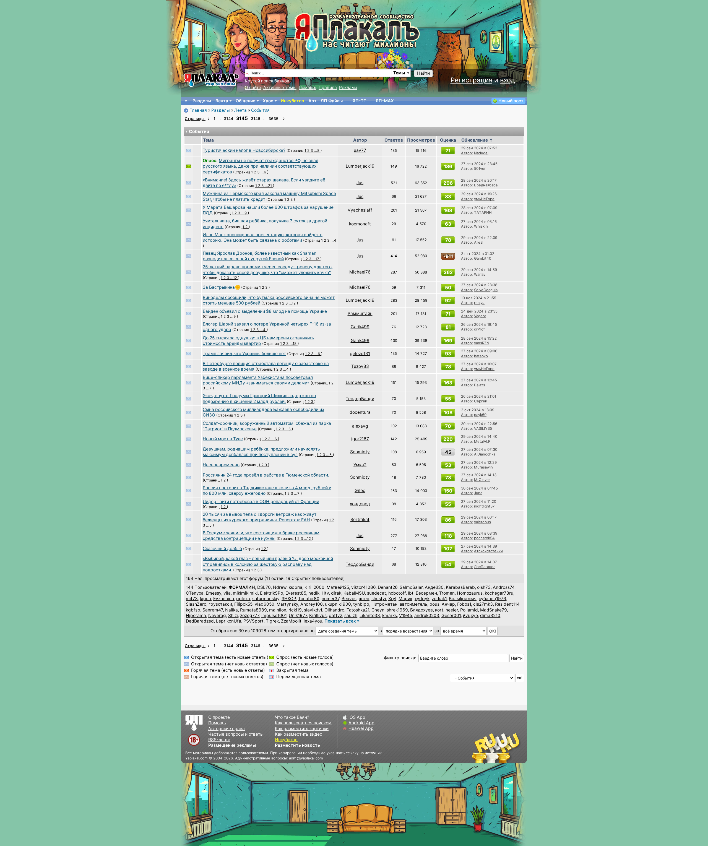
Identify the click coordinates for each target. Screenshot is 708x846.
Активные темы (279, 87)
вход (507, 80)
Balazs (479, 385)
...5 (288, 429)
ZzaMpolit (291, 621)
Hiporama (196, 615)
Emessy (213, 593)
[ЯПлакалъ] (211, 79)
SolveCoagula (486, 290)
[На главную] (186, 101)
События (260, 110)
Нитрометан (384, 604)
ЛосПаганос (484, 566)
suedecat (376, 593)
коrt (439, 610)
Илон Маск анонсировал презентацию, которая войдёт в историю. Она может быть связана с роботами (262, 237)
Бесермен (426, 593)
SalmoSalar (411, 587)
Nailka (231, 610)
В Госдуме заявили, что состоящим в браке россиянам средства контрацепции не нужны (261, 535)
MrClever (482, 479)
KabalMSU (354, 593)
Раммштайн (360, 313)
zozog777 (249, 615)
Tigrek (272, 621)
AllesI (478, 242)
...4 (333, 240)
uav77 (360, 150)
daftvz (335, 615)
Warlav (479, 274)
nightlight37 (484, 506)
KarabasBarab (460, 587)
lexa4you (313, 621)
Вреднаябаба (486, 185)
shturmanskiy (265, 598)
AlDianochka (484, 454)
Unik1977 (298, 615)
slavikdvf (313, 610)
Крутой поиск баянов (267, 81)
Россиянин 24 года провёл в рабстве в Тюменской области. (266, 475)
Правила (328, 87)
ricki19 (295, 610)
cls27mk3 (483, 604)
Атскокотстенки (488, 551)
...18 (294, 343)
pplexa (243, 598)
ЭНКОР (289, 598)
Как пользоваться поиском (303, 722)
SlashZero (196, 604)
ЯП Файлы (332, 100)
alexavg (360, 426)
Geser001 (451, 615)
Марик (405, 598)
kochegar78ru (499, 593)
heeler (452, 610)
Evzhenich (223, 598)
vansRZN (481, 343)
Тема (208, 140)
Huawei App (361, 728)
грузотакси (220, 604)
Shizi (233, 615)
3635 (273, 118)
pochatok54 (484, 538)
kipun (205, 598)
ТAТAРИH (483, 212)
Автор (360, 140)
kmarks (389, 615)
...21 (269, 185)
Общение (245, 100)
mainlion (277, 610)
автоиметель (413, 604)
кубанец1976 (492, 598)
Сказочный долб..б (222, 548)
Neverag (217, 615)
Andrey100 (311, 604)
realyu (479, 302)
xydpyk (422, 598)
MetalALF (482, 441)
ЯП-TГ (359, 100)
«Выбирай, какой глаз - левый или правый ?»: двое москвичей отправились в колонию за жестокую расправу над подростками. (268, 564)
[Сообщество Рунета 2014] (513, 748)
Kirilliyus (318, 615)
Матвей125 (338, 587)
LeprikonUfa (228, 621)
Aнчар (448, 604)
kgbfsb (193, 610)
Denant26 (387, 587)
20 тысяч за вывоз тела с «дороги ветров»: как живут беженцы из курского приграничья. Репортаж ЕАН (259, 517)
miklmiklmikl (245, 593)
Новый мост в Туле (223, 438)
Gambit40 (482, 258)
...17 (316, 259)
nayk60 (480, 414)
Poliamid (469, 610)
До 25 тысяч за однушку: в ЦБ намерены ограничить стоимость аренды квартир (258, 340)
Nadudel (481, 153)
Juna (478, 493)
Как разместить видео (298, 734)
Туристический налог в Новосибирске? (244, 150)
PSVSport (253, 621)
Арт (312, 100)
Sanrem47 (212, 610)
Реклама (348, 87)
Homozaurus (470, 593)
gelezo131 (360, 353)
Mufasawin (483, 467)
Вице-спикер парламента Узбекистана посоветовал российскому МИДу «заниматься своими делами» (258, 380)
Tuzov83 (360, 366)
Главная (198, 110)
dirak (336, 593)
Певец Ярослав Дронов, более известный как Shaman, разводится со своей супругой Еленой (260, 256)
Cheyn (377, 610)
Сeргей (480, 401)
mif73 (192, 598)
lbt (410, 593)
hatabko (481, 356)
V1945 (405, 615)
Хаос (268, 100)
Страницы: (195, 118)
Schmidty (360, 451)
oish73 (484, 587)
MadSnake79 (493, 610)
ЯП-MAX (385, 100)
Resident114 (507, 604)
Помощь (307, 87)
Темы (399, 73)
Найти (423, 73)
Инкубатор (292, 100)
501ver (480, 168)
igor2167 (360, 438)
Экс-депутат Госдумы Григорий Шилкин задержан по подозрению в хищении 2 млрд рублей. (259, 398)
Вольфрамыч (463, 598)
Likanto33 (370, 615)
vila (227, 593)
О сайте (253, 87)
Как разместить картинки (302, 728)
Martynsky (287, 604)
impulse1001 (274, 615)
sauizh (350, 615)
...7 (209, 388)
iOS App (356, 717)
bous (434, 604)
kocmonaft (360, 224)
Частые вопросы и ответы (236, 734)
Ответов (393, 140)
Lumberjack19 (360, 166)
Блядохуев (421, 610)
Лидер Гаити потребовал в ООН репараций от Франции (261, 501)
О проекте (219, 717)
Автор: (467, 153)
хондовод (360, 503)
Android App (361, 722)
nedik (313, 593)
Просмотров (421, 140)
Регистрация (471, 80)
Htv (325, 593)
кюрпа (295, 587)
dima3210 (490, 615)
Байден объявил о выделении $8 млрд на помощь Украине (265, 311)
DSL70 (264, 587)
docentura (360, 412)
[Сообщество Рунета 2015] (496, 748)
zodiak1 (439, 598)
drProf (479, 329)
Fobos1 (464, 604)
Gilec (360, 490)
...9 (244, 213)
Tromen (447, 593)
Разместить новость (297, 745)
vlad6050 (264, 604)
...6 (264, 172)
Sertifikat (359, 519)
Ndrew (280, 587)
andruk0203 (426, 615)
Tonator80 (308, 598)
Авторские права (226, 728)
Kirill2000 (314, 587)
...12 (234, 277)
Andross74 (503, 587)
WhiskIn (481, 226)
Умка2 (359, 464)
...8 (317, 150)
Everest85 (295, 593)
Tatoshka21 (358, 610)
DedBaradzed (200, 621)
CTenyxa (195, 593)
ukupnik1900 (338, 604)
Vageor (480, 316)
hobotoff (397, 593)
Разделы (201, 100)
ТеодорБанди (360, 398)
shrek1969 (397, 610)
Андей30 (434, 587)
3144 (228, 118)
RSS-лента (219, 739)
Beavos (349, 598)
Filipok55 (243, 604)
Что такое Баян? (292, 717)
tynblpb (361, 604)
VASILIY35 (483, 428)
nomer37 (330, 598)
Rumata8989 (253, 610)
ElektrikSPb (271, 593)
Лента (221, 100)
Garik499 (360, 326)
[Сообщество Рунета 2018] (480, 748)
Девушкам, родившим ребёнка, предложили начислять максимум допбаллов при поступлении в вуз (261, 451)
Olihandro (334, 610)
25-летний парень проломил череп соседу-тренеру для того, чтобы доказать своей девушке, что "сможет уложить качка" (268, 269)
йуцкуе (470, 615)
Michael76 (360, 272)
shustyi (378, 598)
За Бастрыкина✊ (221, 287)
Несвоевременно (221, 464)
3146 (255, 118)
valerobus (482, 522)
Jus (359, 182)
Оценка (448, 140)
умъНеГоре (484, 199)
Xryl (392, 598)
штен (364, 598)
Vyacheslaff (360, 210)
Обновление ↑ (477, 140)
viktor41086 (363, 587)
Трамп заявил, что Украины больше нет (244, 353)
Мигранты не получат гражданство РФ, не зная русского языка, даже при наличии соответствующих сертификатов (260, 166)
